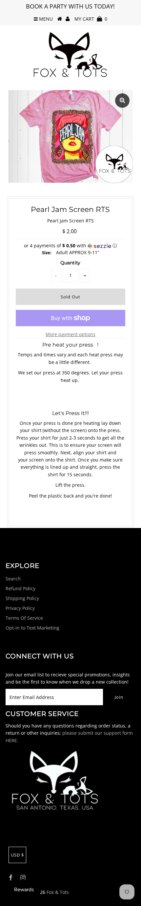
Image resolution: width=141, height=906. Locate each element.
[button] (70, 245)
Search (13, 579)
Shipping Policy (22, 598)
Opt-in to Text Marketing (32, 628)
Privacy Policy (20, 608)
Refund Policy (20, 588)
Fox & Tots (58, 892)
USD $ (17, 855)
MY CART (90, 19)
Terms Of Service (24, 618)
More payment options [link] (70, 334)
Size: (46, 252)
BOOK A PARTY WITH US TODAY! (70, 6)
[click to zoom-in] (122, 100)
